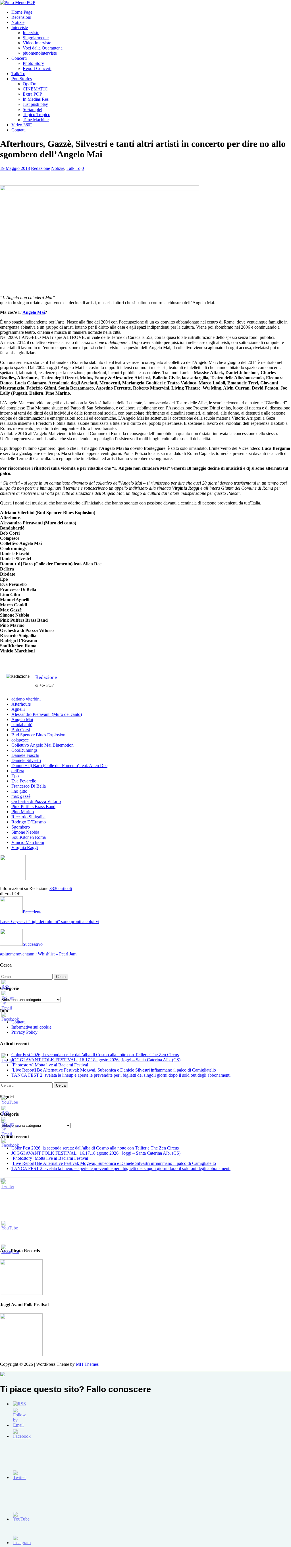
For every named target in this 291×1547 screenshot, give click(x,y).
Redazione (40, 168)
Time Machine (36, 119)
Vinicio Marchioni (27, 842)
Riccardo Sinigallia (28, 816)
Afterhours (21, 704)
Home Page (21, 12)
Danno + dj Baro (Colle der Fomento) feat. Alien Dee (59, 765)
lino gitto (19, 791)
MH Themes (87, 1364)
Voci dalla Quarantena (43, 48)
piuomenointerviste (40, 53)
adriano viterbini (26, 699)
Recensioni (21, 17)
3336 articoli (60, 888)
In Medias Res (36, 99)
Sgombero (20, 827)
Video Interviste (37, 42)
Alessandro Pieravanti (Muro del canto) (46, 714)
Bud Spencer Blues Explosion (38, 734)
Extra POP (32, 94)
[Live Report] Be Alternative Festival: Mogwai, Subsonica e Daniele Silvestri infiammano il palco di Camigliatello (113, 1070)
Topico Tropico (36, 114)
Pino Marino (22, 811)
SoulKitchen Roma (28, 837)
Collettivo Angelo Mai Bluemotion (42, 745)
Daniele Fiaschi (25, 755)
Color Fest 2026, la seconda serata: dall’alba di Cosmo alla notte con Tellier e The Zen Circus (95, 1054)
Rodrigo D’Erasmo (28, 821)
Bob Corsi (20, 729)
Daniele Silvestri (26, 760)
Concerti (19, 58)
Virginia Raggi (24, 847)
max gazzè (20, 796)
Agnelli (18, 709)
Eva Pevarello (23, 780)
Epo (15, 775)
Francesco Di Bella (28, 786)
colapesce (20, 740)
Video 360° (21, 124)
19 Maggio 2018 (15, 168)
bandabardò (21, 724)
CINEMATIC (35, 88)
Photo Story (33, 63)
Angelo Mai (33, 312)
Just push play (35, 104)
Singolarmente (36, 37)
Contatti (18, 129)
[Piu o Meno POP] (17, 2)
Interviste (19, 27)
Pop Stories (21, 78)
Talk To (18, 73)
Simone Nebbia (25, 832)
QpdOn (29, 83)
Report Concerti (37, 68)
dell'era (17, 770)
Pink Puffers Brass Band (33, 806)
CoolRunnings (24, 750)
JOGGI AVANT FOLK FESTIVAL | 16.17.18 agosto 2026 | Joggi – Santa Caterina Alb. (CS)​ (95, 1059)
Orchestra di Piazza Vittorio (36, 801)
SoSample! (32, 109)
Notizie (17, 22)
